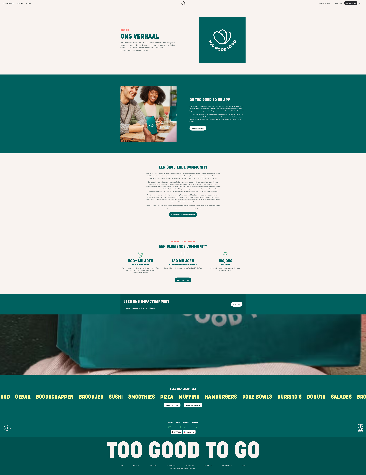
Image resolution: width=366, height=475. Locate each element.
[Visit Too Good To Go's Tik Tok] (185, 427)
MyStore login (338, 3)
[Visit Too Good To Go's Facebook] (180, 427)
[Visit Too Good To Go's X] (196, 427)
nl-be (360, 3)
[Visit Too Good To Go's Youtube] (191, 427)
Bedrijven (28, 3)
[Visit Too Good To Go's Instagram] (175, 427)
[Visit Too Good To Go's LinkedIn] (169, 427)
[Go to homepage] (184, 3)
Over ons (20, 3)
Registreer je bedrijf (324, 3)
